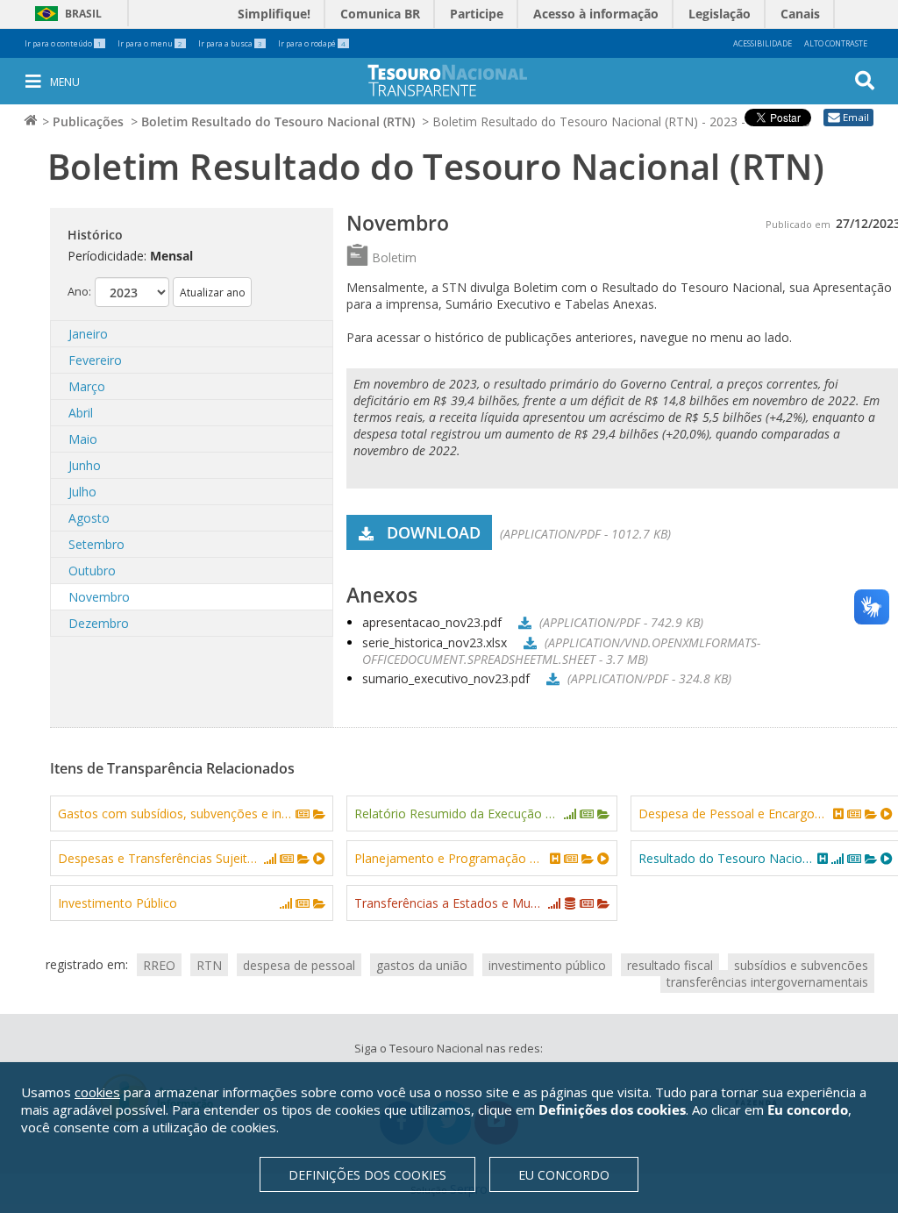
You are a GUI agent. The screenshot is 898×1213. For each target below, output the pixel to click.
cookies (97, 1092)
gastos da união (421, 964)
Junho (84, 465)
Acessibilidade (762, 43)
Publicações (88, 121)
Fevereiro (95, 360)
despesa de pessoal (299, 964)
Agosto (89, 518)
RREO (159, 964)
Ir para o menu (150, 43)
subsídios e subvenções (801, 964)
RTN (209, 964)
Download (434, 532)
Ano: (79, 291)
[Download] (522, 622)
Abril (80, 412)
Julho (82, 491)
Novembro (99, 597)
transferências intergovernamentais (767, 981)
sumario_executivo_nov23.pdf (446, 678)
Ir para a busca (230, 43)
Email (856, 117)
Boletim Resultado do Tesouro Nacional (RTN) (278, 121)
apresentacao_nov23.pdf (432, 622)
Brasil (65, 13)
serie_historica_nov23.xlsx (434, 642)
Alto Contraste (835, 43)
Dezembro (98, 623)
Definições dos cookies (367, 1175)
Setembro (96, 544)
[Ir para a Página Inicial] (459, 80)
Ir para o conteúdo (63, 43)
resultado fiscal (670, 964)
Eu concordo (563, 1175)
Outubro (92, 570)
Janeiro (88, 333)
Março (86, 386)
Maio (82, 439)
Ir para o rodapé (312, 43)
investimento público (547, 964)
